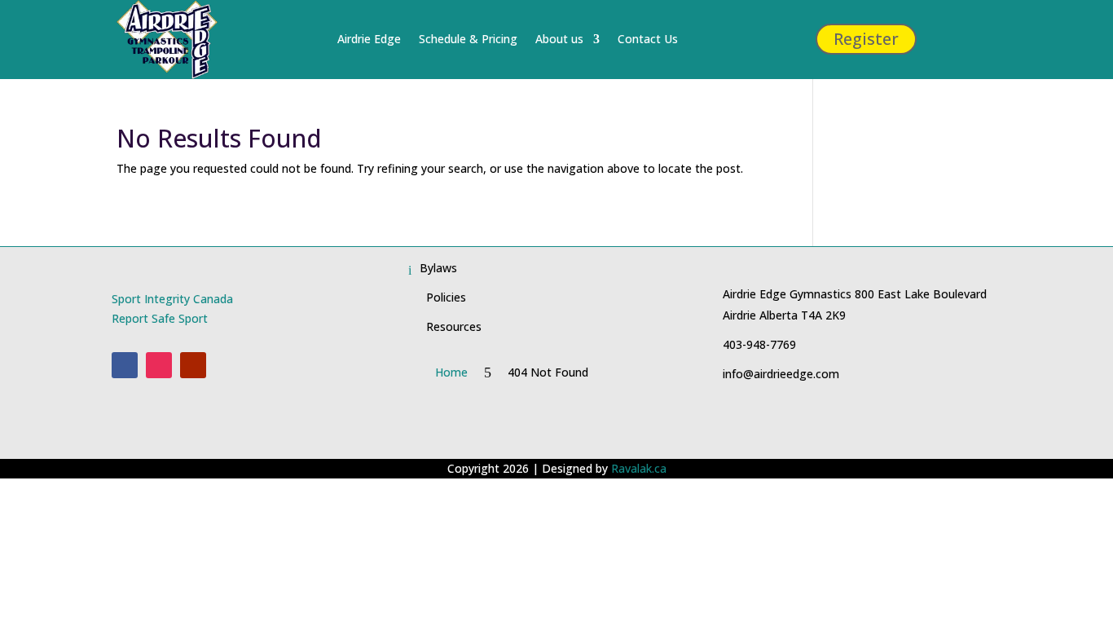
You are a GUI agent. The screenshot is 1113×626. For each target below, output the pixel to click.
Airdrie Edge (369, 38)
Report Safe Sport (160, 318)
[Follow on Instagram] (159, 365)
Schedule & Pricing (468, 38)
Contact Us (648, 38)
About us (559, 38)
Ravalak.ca (638, 468)
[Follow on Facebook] (125, 365)
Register (866, 39)
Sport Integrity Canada (172, 298)
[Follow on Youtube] (193, 365)
